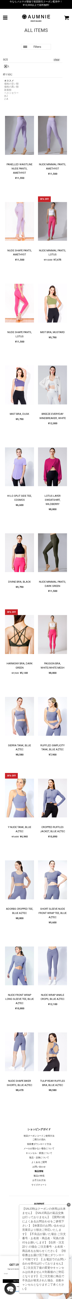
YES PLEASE (18, 1281)
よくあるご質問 (39, 1162)
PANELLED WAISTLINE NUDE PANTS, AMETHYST (19, 168)
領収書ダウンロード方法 (39, 1144)
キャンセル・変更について (39, 1153)
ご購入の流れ (39, 1139)
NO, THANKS (18, 1286)
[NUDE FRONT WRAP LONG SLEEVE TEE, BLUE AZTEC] (19, 966)
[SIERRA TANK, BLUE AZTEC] (19, 716)
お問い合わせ (39, 1166)
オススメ (9, 81)
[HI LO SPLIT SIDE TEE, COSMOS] (19, 467)
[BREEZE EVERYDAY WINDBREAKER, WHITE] (52, 385)
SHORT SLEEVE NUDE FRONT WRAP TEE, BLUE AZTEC (53, 913)
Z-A (6, 99)
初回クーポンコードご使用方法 (39, 1136)
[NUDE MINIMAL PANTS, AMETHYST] (52, 135)
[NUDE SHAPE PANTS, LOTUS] (19, 303)
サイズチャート (39, 1185)
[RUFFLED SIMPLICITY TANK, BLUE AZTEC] (52, 716)
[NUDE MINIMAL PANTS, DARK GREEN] (52, 553)
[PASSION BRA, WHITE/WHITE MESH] (52, 634)
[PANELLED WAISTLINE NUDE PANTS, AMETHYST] (19, 135)
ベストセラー (11, 93)
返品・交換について (39, 1157)
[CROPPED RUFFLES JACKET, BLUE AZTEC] (52, 798)
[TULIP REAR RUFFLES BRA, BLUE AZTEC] (52, 1052)
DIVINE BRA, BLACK (19, 581)
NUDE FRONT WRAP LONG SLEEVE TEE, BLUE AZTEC (19, 999)
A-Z (6, 96)
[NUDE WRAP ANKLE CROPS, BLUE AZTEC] (52, 966)
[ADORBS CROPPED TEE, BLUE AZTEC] (19, 880)
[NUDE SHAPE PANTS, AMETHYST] (19, 221)
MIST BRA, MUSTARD (52, 332)
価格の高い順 (11, 87)
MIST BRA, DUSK (19, 413)
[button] (10, 1289)
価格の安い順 (11, 84)
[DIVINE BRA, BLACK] (19, 553)
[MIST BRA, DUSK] (19, 385)
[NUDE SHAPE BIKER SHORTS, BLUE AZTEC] (19, 1052)
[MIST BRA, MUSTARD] (52, 303)
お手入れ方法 (39, 1180)
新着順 (7, 90)
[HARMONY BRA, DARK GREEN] (19, 634)
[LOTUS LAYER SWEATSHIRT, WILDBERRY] (52, 467)
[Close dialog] (70, 1258)
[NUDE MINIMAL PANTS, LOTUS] (52, 221)
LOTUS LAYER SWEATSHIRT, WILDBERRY (53, 500)
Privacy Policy (17, 1291)
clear (56, 59)
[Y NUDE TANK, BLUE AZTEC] (19, 798)
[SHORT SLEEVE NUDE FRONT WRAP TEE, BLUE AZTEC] (52, 880)
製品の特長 (39, 1176)
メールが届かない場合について (39, 1148)
